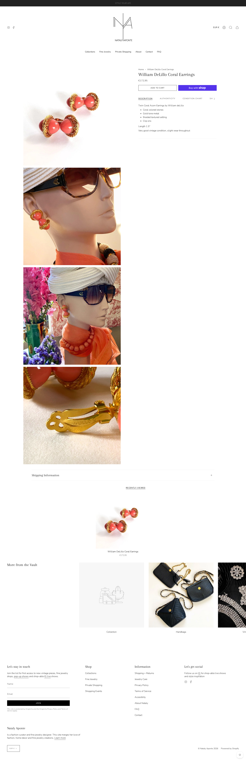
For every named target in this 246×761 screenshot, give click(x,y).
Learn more (60, 737)
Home (141, 69)
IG (199, 673)
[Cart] (237, 27)
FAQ (137, 709)
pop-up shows (21, 676)
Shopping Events (93, 691)
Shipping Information (45, 475)
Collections (90, 673)
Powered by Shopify (230, 748)
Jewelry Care (141, 679)
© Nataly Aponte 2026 (208, 748)
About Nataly (141, 703)
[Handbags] (181, 595)
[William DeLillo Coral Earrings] (123, 521)
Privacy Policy (52, 709)
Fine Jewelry (91, 679)
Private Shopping (93, 685)
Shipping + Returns (144, 673)
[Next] (242, 595)
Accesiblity (140, 697)
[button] (230, 27)
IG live (47, 676)
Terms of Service (143, 691)
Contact (138, 715)
